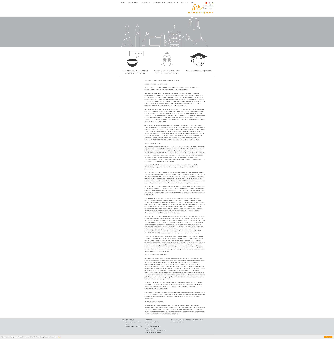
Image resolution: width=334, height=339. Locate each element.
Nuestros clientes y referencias (134, 326)
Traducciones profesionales (133, 322)
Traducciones (133, 3)
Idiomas (128, 324)
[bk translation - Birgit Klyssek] (202, 7)
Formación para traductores (177, 322)
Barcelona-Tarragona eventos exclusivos (155, 330)
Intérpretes (145, 3)
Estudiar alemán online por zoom (165, 3)
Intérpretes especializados (152, 322)
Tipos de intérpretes (150, 328)
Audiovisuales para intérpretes (153, 326)
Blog (193, 3)
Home (122, 3)
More (59, 337)
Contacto (184, 3)
